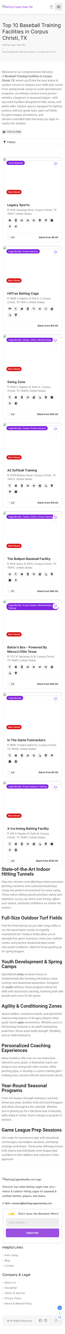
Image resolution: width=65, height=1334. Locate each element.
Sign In (51, 6)
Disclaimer (11, 1287)
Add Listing (11, 1255)
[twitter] (51, 1321)
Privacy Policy (13, 1298)
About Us (10, 1282)
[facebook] (40, 1321)
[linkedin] (45, 1321)
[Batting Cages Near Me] (17, 7)
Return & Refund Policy (18, 1303)
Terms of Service (15, 1293)
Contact (9, 1265)
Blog (7, 1260)
